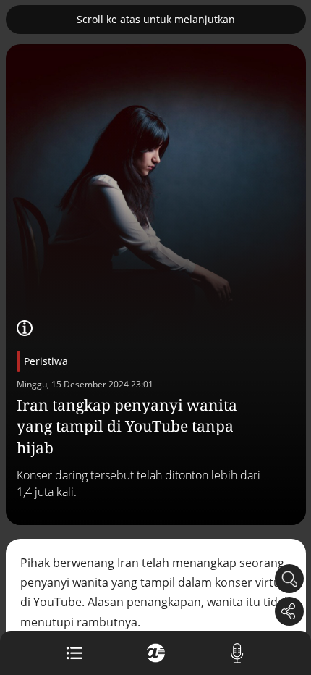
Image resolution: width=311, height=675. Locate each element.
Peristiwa (46, 361)
